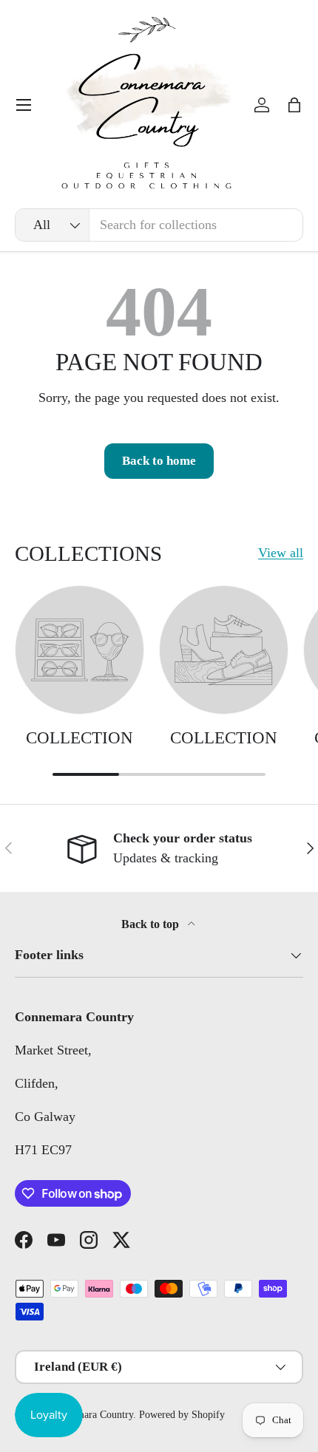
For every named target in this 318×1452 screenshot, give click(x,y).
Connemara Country (91, 1414)
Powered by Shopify (182, 1414)
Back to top (151, 924)
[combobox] (159, 225)
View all (280, 552)
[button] (294, 105)
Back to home (159, 461)
